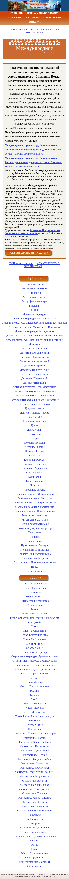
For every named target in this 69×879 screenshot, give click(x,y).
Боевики (34, 309)
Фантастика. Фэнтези (34, 802)
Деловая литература (34, 314)
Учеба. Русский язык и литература (34, 716)
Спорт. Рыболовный (34, 639)
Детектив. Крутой (34, 365)
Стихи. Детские (34, 682)
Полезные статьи (34, 284)
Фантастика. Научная (34, 780)
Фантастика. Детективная (34, 750)
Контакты (34, 22)
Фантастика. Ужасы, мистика (34, 797)
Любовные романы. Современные (34, 506)
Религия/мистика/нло (34, 613)
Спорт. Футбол (34, 643)
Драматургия (34, 429)
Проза (34, 566)
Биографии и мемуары (34, 301)
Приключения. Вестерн (34, 545)
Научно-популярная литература (35, 528)
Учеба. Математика (34, 712)
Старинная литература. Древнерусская (34, 660)
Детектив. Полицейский (35, 374)
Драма (34, 425)
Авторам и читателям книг (44, 17)
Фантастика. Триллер (34, 793)
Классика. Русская (34, 459)
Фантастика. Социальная (34, 784)
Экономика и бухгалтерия (34, 827)
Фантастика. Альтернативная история (34, 733)
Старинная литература (34, 652)
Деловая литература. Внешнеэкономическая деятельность (34, 322)
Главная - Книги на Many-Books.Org (34, 13)
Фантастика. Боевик (34, 737)
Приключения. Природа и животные (35, 562)
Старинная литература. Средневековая (34, 669)
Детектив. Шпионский (34, 378)
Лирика (34, 485)
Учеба (34, 699)
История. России (34, 451)
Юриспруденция (34, 857)
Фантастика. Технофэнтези (34, 789)
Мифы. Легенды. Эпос (35, 519)
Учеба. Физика (34, 720)
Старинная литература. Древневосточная (34, 656)
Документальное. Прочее (34, 412)
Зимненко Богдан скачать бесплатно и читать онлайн (32, 232)
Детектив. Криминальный (35, 361)
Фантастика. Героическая (34, 746)
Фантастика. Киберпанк (34, 763)
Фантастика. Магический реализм (34, 771)
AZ (58, 43)
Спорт (34, 626)
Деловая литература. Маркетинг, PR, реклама (34, 327)
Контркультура (34, 472)
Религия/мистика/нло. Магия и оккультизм (34, 617)
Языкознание (34, 866)
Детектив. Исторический (34, 352)
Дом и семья (34, 416)
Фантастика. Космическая (34, 767)
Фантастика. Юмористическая (34, 810)
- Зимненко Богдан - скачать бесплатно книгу (33, 149)
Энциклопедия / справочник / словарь (34, 836)
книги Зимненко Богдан (19, 115)
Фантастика (34, 729)
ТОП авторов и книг (21, 29)
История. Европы (34, 446)
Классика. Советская (34, 464)
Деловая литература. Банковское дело (34, 318)
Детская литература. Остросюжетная (35, 391)
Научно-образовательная (34, 523)
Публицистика (34, 596)
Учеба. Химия (34, 724)
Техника (34, 690)
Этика (34, 844)
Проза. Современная (34, 588)
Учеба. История (35, 707)
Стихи (34, 677)
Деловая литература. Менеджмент (34, 331)
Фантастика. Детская (35, 754)
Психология (34, 592)
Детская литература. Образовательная (34, 386)
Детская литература (34, 382)
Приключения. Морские (34, 558)
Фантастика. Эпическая (34, 806)
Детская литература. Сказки (35, 404)
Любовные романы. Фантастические (35, 511)
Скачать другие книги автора (29, 252)
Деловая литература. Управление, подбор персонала (34, 335)
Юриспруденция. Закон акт (34, 861)
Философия (34, 814)
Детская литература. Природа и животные (34, 399)
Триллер (34, 695)
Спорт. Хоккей (34, 647)
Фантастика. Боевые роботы (34, 742)
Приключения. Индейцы (34, 549)
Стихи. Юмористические (34, 686)
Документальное (34, 408)
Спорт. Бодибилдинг (34, 630)
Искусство (34, 434)
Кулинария (34, 476)
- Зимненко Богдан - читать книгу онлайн (33, 162)
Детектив (34, 344)
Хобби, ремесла (34, 819)
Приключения (34, 541)
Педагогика (34, 532)
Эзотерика (35, 823)
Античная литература (34, 288)
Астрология (34, 292)
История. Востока (34, 442)
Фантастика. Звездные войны (34, 759)
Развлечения (34, 605)
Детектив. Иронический (34, 348)
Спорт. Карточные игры (34, 634)
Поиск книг (14, 17)
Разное (34, 609)
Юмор (34, 849)
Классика (34, 455)
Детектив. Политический (34, 369)
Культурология (34, 481)
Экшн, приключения (34, 832)
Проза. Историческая (34, 583)
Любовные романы (35, 489)
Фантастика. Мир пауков (34, 776)
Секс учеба (34, 622)
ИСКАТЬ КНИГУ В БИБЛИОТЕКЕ (43, 31)
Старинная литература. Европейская (34, 665)
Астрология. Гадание (34, 297)
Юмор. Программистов (34, 853)
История (34, 438)
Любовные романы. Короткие (34, 498)
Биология (34, 305)
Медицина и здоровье (34, 515)
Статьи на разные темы (34, 673)
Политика (34, 536)
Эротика (34, 840)
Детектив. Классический (34, 357)
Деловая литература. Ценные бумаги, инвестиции (34, 339)
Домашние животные (34, 421)
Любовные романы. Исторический (34, 494)
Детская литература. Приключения (34, 395)
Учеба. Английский (34, 703)
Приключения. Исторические (34, 553)
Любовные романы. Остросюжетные (34, 502)
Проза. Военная (35, 571)
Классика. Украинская (34, 468)
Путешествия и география (34, 600)
